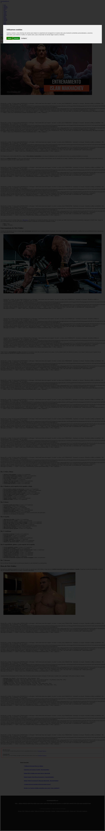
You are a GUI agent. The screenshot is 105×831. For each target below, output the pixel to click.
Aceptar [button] (10, 38)
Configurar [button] (24, 38)
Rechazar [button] (16, 38)
